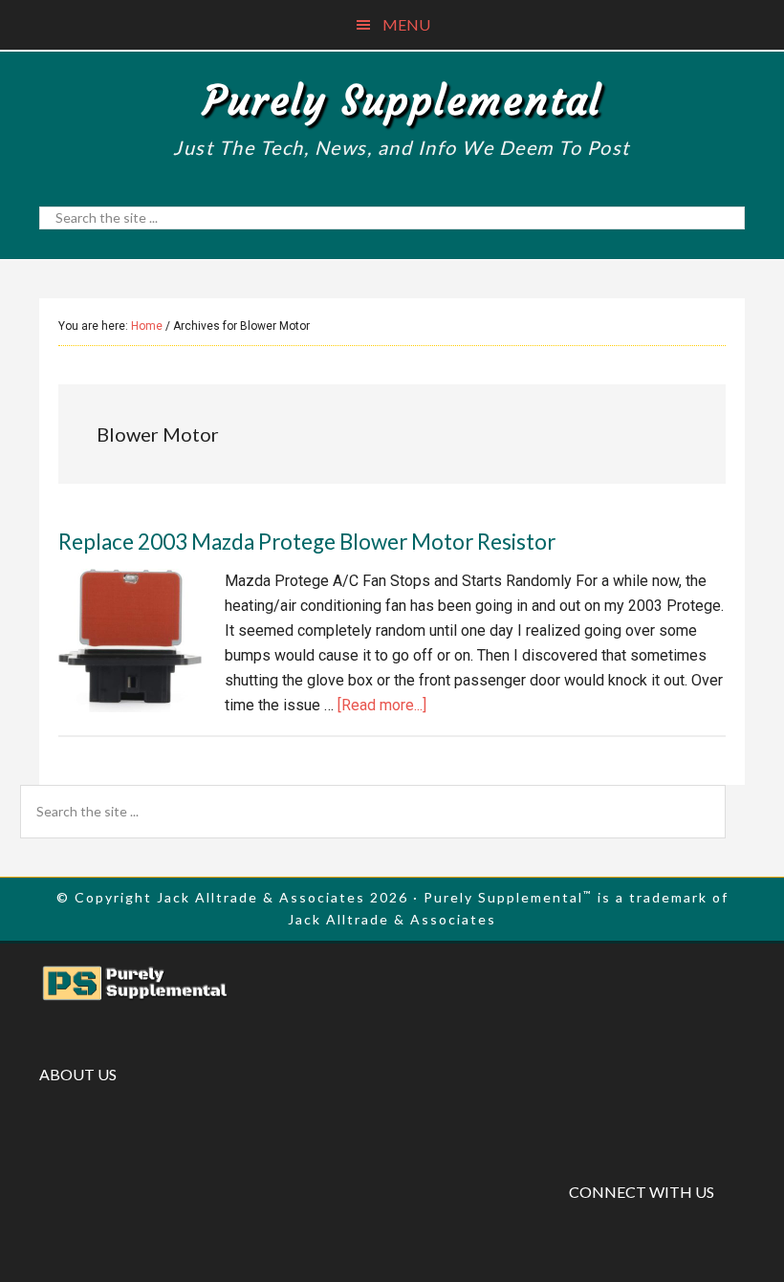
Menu (406, 24)
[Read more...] (382, 705)
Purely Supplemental (402, 100)
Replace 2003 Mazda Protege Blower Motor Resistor (306, 541)
